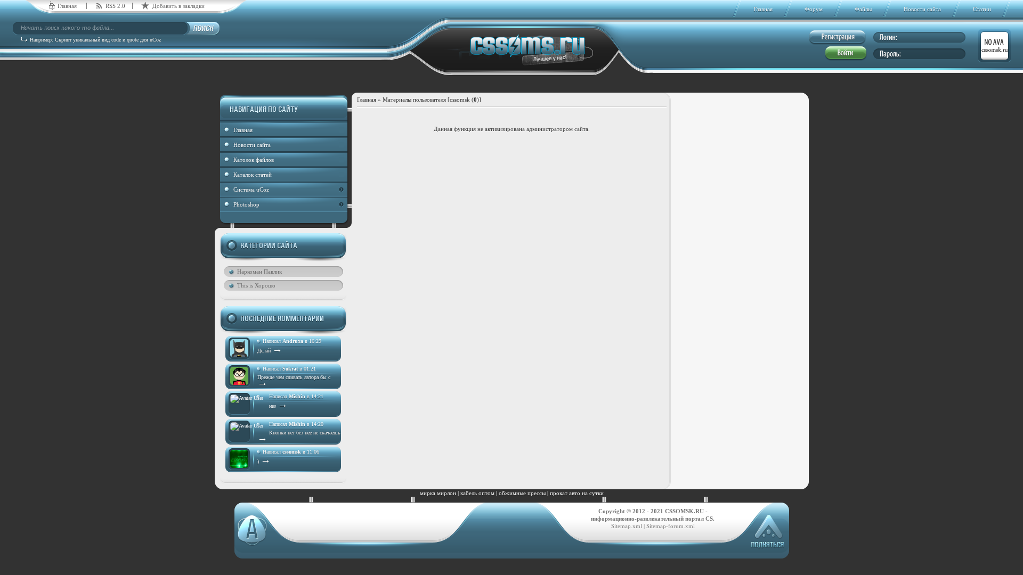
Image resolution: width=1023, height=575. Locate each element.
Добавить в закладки (178, 6)
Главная (67, 6)
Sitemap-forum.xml (670, 526)
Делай (269, 351)
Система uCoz (251, 189)
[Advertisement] (740, 264)
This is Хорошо (256, 285)
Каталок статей (252, 174)
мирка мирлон (438, 493)
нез (278, 406)
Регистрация (837, 37)
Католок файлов (253, 160)
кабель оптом (477, 493)
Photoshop (246, 204)
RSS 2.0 (115, 6)
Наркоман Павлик (259, 271)
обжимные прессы (522, 493)
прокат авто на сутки (577, 493)
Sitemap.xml (626, 526)
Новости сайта (252, 145)
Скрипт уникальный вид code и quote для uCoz (108, 40)
